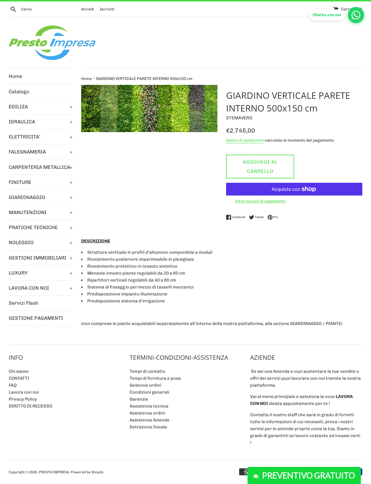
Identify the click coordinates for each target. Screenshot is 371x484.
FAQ (13, 385)
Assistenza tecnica (149, 406)
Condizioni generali (149, 392)
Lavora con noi (24, 392)
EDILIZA (40, 106)
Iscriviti (107, 9)
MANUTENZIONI (40, 212)
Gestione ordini (145, 385)
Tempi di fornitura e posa (155, 378)
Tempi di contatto (148, 371)
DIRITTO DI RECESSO (30, 406)
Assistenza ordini (147, 413)
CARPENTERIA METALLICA (40, 167)
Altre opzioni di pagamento (260, 201)
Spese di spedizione (245, 140)
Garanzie (139, 399)
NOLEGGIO (40, 242)
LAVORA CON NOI (40, 288)
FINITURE (40, 182)
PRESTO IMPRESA (54, 472)
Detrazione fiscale (148, 427)
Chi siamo (19, 371)
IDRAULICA (40, 122)
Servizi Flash (23, 303)
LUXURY (40, 273)
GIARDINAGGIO (40, 197)
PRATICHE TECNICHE (40, 227)
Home (15, 76)
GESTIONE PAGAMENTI (36, 318)
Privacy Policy (23, 399)
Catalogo (19, 91)
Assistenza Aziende (150, 420)
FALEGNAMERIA (40, 152)
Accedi (87, 9)
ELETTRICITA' (40, 137)
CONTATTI (19, 378)
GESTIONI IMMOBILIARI (40, 258)
